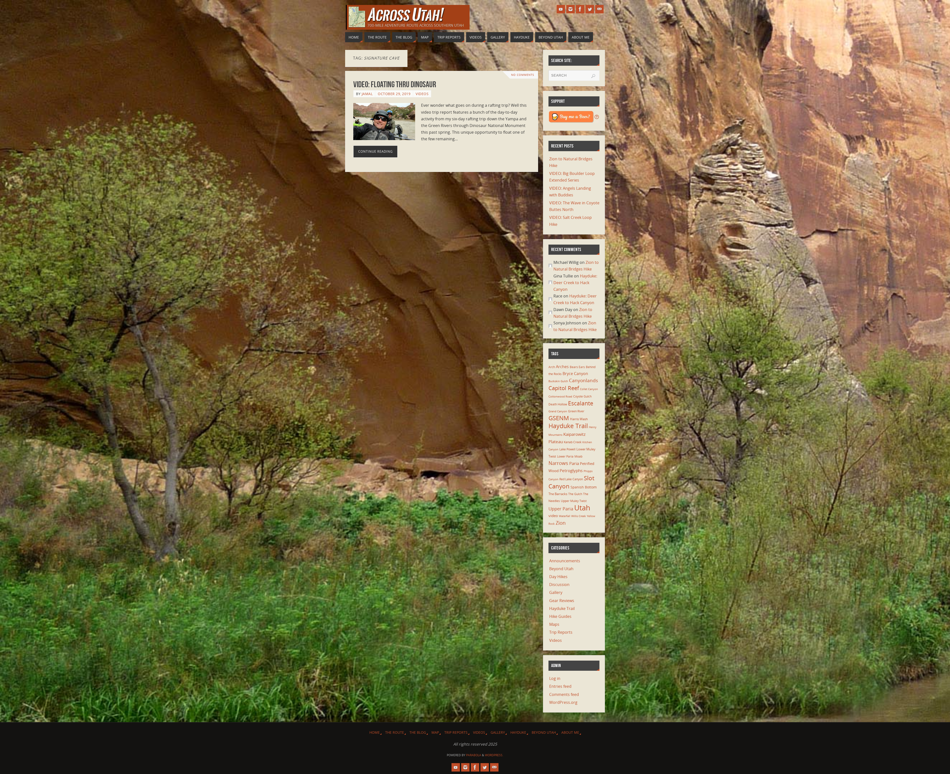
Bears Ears (577, 367)
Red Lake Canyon (571, 479)
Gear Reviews (561, 600)
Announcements (564, 561)
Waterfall (564, 516)
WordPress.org (563, 702)
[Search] (593, 76)
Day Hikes (558, 576)
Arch (551, 367)
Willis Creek (578, 516)
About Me (570, 732)
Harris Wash (579, 419)
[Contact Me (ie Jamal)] (599, 9)
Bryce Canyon (575, 373)
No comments (522, 75)
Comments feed (564, 694)
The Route (394, 732)
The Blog (417, 732)
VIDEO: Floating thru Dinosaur (394, 84)
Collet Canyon (589, 389)
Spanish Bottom (583, 487)
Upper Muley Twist (574, 501)
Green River (576, 411)
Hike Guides (560, 616)
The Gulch (575, 494)
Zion (561, 522)
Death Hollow (557, 404)
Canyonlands (583, 380)
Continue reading (375, 151)
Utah (582, 508)
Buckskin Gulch (558, 381)
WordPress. (494, 755)
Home (374, 732)
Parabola (473, 755)
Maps (554, 624)
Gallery (555, 592)
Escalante (580, 403)
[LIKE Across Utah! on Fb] (580, 9)
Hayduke (518, 732)
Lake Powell (567, 449)
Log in (554, 678)
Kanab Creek (572, 442)
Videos (422, 93)
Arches (562, 366)
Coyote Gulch (582, 396)
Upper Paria (560, 509)
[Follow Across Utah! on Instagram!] (570, 9)
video (553, 515)
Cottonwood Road (560, 396)
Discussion (559, 584)
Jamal (367, 93)
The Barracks (557, 494)
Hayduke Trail (568, 425)
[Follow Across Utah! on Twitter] (590, 9)
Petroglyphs (571, 470)
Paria (574, 463)
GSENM (558, 418)
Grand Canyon (557, 411)
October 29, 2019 (394, 93)
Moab (578, 456)
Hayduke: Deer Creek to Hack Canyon (575, 282)
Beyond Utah (561, 568)
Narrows (558, 463)
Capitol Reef (563, 388)
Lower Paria (565, 456)
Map (435, 732)
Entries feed (560, 686)
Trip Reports (560, 632)
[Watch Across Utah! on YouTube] (561, 9)
